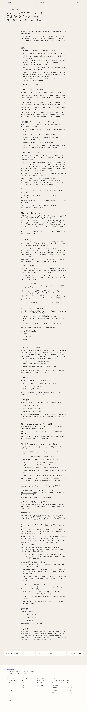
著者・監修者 (70, 682)
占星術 (8, 682)
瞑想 (23, 682)
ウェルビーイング (50, 2)
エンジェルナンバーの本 (27, 620)
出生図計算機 (55, 685)
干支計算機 (54, 690)
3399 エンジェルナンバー (46, 653)
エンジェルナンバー (15, 9)
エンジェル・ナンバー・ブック (29, 614)
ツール (57, 2)
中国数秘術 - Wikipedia (27, 611)
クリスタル (9, 690)
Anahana (9, 3)
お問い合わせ (70, 685)
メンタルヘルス (40, 680)
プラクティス (43, 2)
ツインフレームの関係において (29, 242)
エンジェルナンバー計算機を (28, 492)
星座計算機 (54, 688)
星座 (8, 685)
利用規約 (69, 690)
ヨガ (23, 680)
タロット (9, 688)
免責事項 (69, 693)
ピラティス (24, 688)
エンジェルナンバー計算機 (58, 680)
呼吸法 (23, 685)
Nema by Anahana (35, 2)
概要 (68, 680)
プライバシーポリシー (72, 688)
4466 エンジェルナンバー (77, 653)
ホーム (8, 9)
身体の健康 (39, 682)
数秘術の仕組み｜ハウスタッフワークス (31, 623)
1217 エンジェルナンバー (14, 653)
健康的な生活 (40, 685)
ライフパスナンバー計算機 (58, 682)
